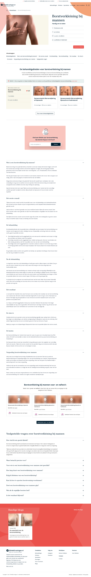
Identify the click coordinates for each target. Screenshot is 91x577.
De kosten (9, 59)
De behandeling (53, 56)
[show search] (86, 5)
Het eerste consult (43, 56)
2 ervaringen (64, 105)
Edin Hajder (15, 407)
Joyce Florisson (42, 409)
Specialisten (66, 5)
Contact (60, 558)
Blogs (36, 563)
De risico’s (80, 56)
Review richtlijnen (63, 553)
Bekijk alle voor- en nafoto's (45, 422)
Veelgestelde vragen (42, 59)
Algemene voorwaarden (77, 574)
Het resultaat (73, 56)
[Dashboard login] (88, 5)
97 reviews (11, 96)
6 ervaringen (38, 105)
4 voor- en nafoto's (73, 105)
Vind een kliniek (78, 47)
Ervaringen (72, 5)
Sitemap (70, 574)
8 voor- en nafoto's (47, 105)
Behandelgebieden (11, 56)
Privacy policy (85, 574)
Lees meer (74, 81)
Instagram (50, 553)
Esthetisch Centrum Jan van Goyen (19, 413)
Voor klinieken (75, 553)
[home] (8, 5)
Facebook (50, 555)
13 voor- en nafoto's (13, 100)
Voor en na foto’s (39, 561)
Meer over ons (9, 566)
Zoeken (56, 144)
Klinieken (60, 5)
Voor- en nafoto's (81, 5)
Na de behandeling (63, 56)
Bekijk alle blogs (78, 509)
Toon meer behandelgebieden (45, 113)
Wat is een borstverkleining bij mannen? (27, 56)
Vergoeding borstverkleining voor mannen (24, 59)
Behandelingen (53, 5)
